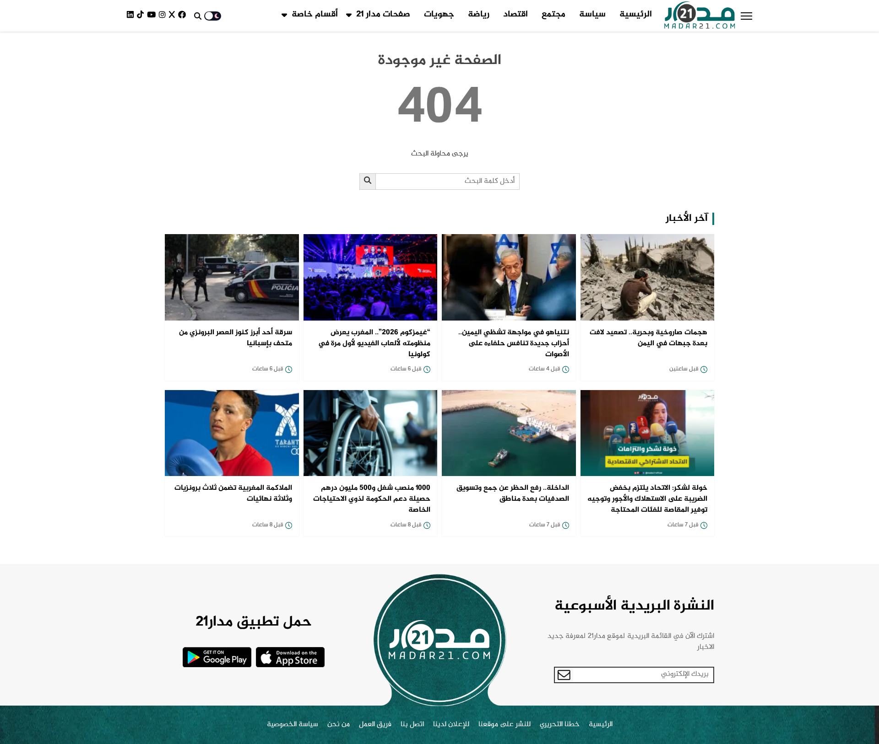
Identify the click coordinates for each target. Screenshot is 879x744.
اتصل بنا (412, 724)
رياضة (478, 14)
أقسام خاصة (315, 14)
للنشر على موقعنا (504, 724)
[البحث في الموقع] (197, 16)
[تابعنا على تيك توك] (142, 16)
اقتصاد (515, 14)
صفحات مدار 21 (383, 14)
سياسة (592, 14)
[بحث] (368, 181)
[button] (746, 16)
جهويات (439, 14)
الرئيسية (635, 14)
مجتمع (553, 14)
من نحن (338, 724)
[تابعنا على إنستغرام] (164, 16)
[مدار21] (700, 16)
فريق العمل (375, 724)
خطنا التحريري (560, 724)
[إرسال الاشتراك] (564, 674)
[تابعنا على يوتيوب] (153, 16)
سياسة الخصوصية (292, 724)
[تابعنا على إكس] (173, 16)
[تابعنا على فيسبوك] (183, 16)
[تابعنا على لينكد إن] (132, 16)
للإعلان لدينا (451, 724)
